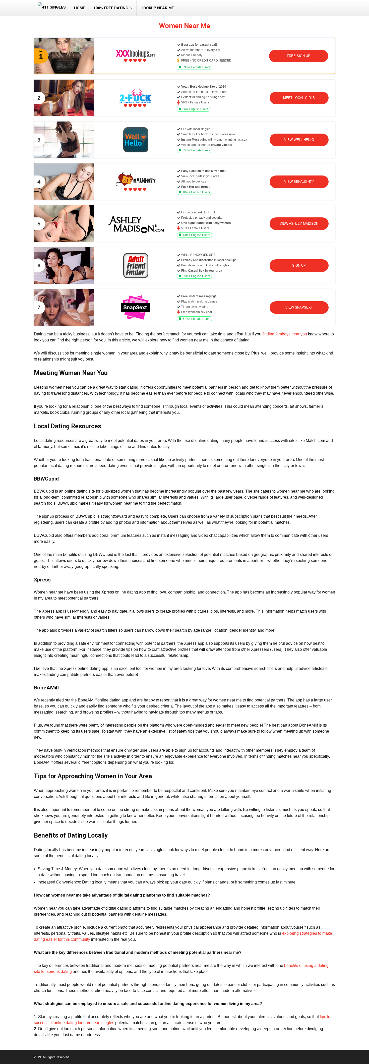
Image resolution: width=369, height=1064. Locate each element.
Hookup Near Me (157, 8)
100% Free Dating (110, 8)
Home (79, 8)
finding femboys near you (284, 334)
